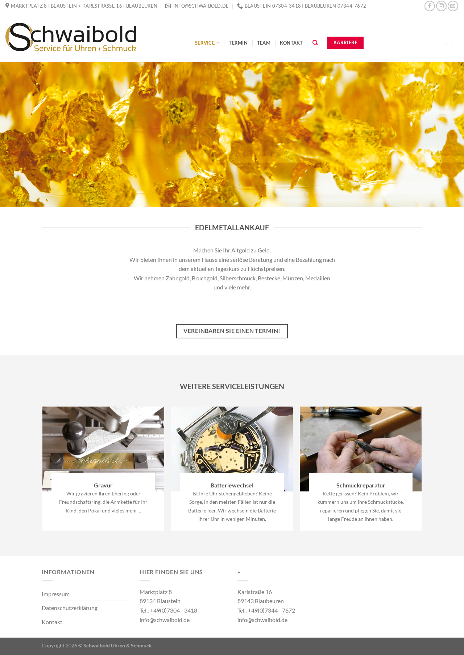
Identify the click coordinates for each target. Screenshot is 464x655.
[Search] (315, 43)
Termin (238, 43)
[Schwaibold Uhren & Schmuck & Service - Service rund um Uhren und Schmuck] (94, 37)
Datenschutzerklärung (70, 607)
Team (263, 43)
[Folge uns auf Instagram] (441, 6)
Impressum (56, 593)
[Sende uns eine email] (453, 6)
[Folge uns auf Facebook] (429, 6)
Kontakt (291, 43)
